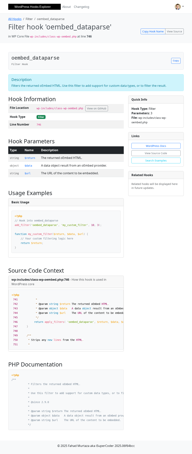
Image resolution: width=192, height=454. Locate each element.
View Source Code (156, 153)
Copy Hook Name (153, 31)
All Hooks (15, 19)
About (66, 7)
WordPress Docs (156, 146)
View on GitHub (96, 108)
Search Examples (156, 160)
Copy (176, 60)
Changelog (81, 7)
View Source (174, 31)
